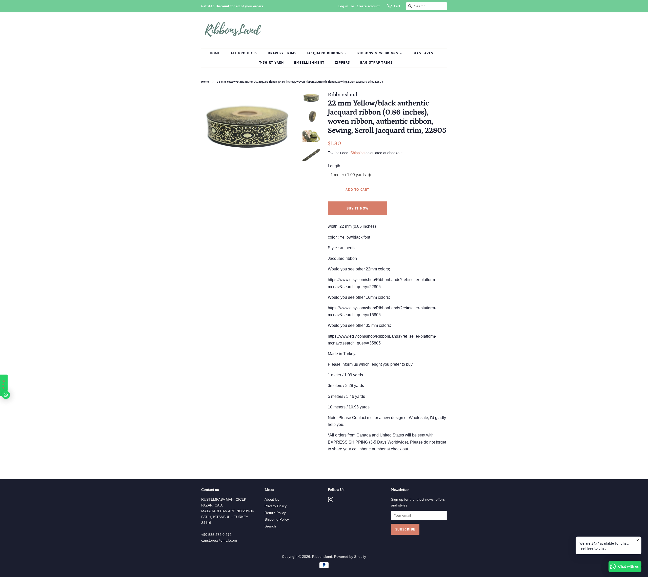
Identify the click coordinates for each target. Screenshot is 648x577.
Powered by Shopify (350, 557)
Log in (343, 6)
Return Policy (275, 513)
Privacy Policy (276, 506)
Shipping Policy (277, 519)
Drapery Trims (282, 53)
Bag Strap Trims (376, 62)
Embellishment (309, 62)
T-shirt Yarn (271, 62)
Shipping (357, 153)
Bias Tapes (423, 53)
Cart (397, 6)
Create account (368, 6)
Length (334, 166)
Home (215, 53)
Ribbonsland (322, 557)
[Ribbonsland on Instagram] (330, 501)
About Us (272, 499)
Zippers (342, 62)
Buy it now (358, 208)
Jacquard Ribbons (325, 53)
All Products (244, 53)
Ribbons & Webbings (378, 53)
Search (270, 526)
